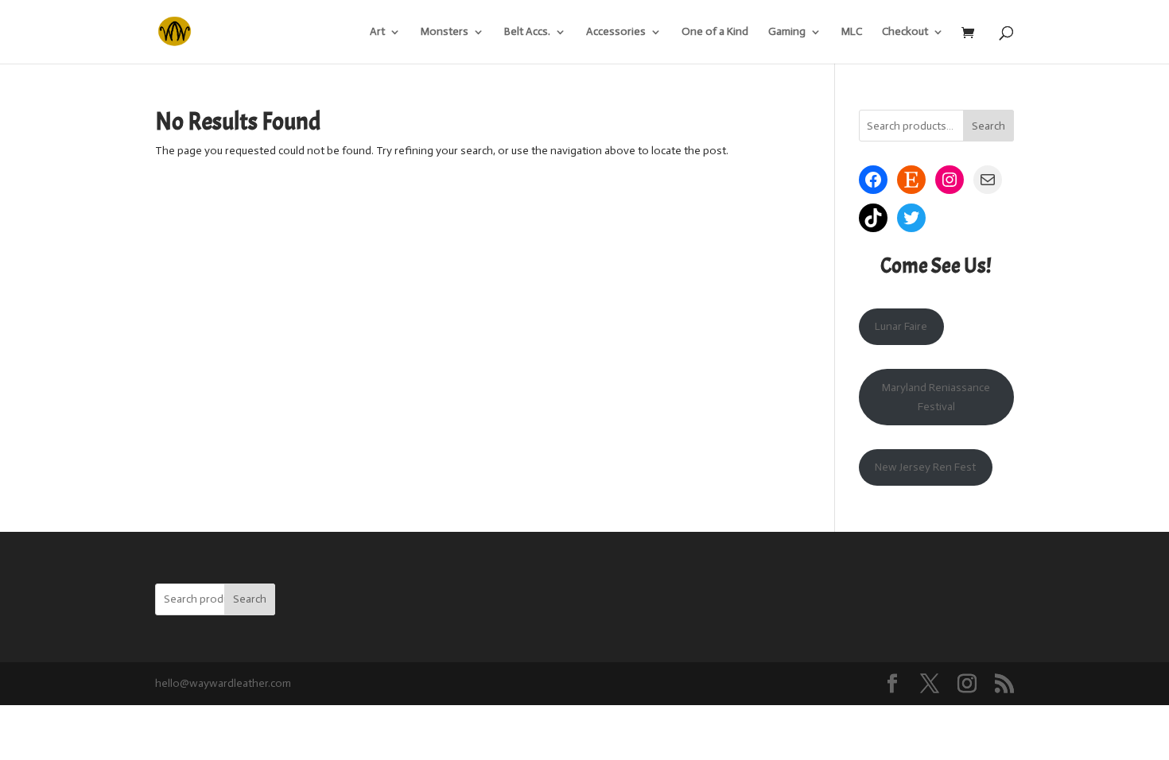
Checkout (905, 32)
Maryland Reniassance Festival (936, 397)
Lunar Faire (901, 326)
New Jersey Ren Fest (925, 467)
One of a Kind (715, 32)
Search (988, 126)
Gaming (787, 32)
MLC (851, 32)
